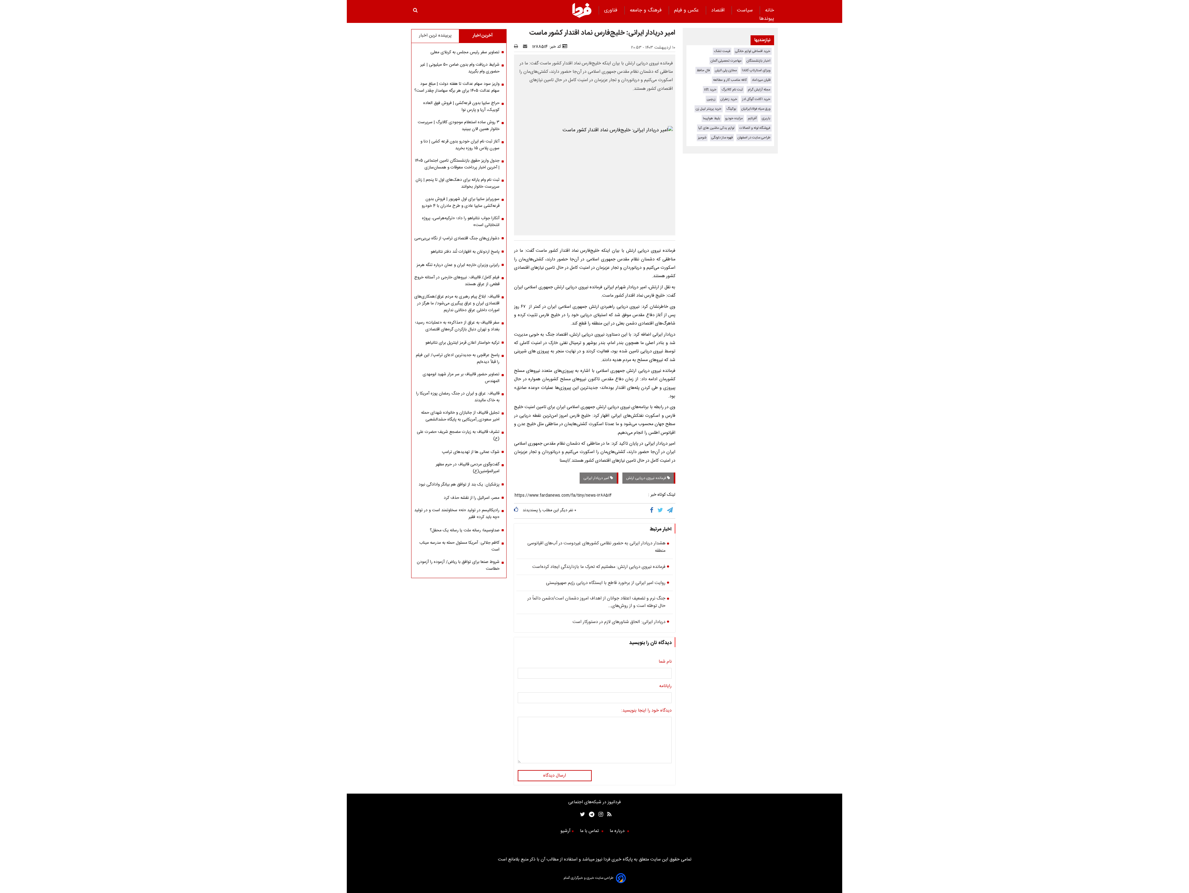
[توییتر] (660, 511)
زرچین (711, 99)
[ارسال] (526, 46)
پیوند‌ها (766, 19)
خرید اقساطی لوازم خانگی (752, 51)
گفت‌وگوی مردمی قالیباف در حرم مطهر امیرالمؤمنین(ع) (467, 468)
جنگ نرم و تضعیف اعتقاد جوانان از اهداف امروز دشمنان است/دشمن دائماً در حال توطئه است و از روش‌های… (596, 602)
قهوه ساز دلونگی (722, 138)
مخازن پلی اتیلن (726, 70)
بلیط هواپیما (711, 118)
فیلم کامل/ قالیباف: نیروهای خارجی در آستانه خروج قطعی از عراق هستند (456, 281)
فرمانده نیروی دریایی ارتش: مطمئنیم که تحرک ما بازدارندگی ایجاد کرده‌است (598, 567)
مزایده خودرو (734, 118)
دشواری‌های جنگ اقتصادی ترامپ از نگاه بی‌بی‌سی (456, 238)
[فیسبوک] (653, 511)
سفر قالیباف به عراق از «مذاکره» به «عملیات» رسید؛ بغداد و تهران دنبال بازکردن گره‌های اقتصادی (457, 326)
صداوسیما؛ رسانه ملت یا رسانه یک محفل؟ (464, 530)
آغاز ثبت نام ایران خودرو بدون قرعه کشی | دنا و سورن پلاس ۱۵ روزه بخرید (459, 145)
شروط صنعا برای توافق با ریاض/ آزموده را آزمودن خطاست (458, 565)
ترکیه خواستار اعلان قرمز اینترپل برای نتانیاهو (462, 342)
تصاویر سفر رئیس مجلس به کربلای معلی (464, 52)
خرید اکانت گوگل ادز (756, 99)
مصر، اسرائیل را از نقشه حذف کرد (471, 497)
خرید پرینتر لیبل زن (708, 109)
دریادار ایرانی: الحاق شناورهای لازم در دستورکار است (619, 622)
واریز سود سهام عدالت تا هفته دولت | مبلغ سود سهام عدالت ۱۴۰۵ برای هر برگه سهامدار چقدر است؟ (456, 87)
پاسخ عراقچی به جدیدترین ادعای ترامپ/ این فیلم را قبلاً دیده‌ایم (457, 358)
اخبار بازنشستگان (758, 61)
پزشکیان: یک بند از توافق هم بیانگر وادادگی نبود (459, 484)
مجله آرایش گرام (759, 90)
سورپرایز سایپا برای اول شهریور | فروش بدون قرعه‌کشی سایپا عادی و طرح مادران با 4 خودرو (460, 202)
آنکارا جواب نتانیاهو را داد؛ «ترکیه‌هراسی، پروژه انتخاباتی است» (460, 222)
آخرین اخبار (483, 35)
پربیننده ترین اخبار (435, 35)
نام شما (665, 661)
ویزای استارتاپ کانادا (756, 70)
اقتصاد (718, 10)
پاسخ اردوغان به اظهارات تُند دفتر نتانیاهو (465, 251)
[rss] (607, 815)
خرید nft (710, 90)
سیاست (745, 10)
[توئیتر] (581, 815)
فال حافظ (703, 70)
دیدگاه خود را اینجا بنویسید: (646, 710)
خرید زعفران (729, 99)
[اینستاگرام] (598, 815)
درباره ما (618, 831)
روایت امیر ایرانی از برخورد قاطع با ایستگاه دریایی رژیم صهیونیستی (605, 583)
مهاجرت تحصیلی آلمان (726, 61)
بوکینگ (731, 109)
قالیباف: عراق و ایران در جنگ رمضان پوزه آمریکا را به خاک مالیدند (457, 397)
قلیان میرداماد (761, 80)
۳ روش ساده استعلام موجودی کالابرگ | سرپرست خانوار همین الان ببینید (458, 126)
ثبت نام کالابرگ (732, 90)
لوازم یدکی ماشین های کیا (716, 128)
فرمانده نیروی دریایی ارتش (646, 478)
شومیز (702, 138)
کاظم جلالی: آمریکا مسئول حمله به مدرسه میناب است (459, 546)
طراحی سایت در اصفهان (754, 138)
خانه (769, 10)
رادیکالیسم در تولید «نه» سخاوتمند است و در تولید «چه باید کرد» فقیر (456, 514)
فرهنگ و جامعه (646, 10)
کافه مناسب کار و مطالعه (730, 80)
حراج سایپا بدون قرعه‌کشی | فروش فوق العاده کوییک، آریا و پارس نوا (461, 106)
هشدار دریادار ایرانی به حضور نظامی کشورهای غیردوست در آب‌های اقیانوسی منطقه (596, 547)
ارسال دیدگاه (554, 775)
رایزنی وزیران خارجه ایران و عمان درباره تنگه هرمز (457, 265)
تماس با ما (590, 831)
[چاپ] (518, 46)
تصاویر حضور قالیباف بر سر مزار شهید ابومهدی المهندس (461, 378)
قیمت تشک (722, 51)
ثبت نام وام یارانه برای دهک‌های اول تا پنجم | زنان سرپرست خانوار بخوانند (457, 183)
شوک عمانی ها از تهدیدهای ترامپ (470, 452)
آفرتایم (752, 118)
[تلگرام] (670, 511)
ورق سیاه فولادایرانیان (755, 109)
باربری (766, 118)
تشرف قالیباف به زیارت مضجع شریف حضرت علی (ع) (458, 435)
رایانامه (665, 686)
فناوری (611, 10)
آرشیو (565, 831)
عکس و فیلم (687, 10)
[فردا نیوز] (581, 17)
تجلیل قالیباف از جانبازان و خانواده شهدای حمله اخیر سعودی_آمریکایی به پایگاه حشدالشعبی (460, 416)
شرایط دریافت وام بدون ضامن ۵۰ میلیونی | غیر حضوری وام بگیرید (459, 68)
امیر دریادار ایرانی (596, 478)
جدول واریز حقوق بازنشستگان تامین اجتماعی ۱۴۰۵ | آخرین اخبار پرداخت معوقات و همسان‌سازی (457, 164)
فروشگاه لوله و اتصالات (754, 128)
